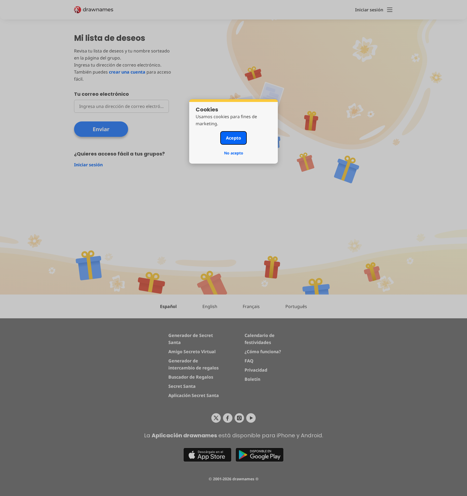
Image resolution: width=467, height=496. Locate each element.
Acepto (233, 138)
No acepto (233, 153)
